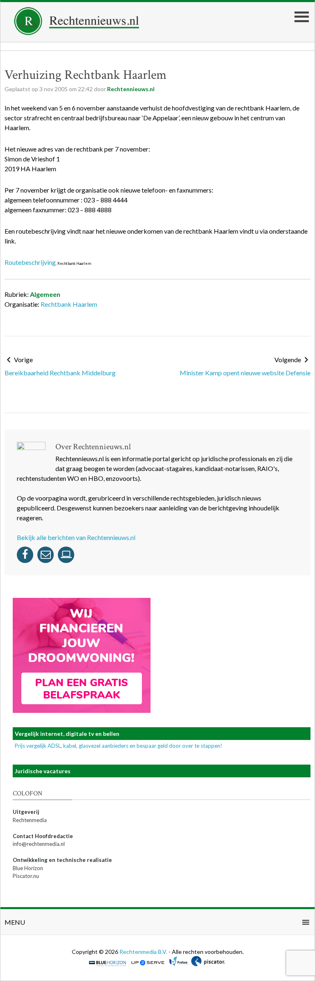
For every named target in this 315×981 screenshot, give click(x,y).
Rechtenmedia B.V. (144, 951)
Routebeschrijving (30, 262)
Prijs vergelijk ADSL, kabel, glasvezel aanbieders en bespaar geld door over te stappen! (118, 745)
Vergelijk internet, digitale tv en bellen (67, 733)
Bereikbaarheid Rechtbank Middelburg (60, 373)
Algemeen (45, 294)
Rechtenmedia (30, 820)
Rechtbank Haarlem (69, 304)
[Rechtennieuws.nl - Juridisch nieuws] (77, 33)
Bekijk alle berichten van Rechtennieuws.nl (76, 537)
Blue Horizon (28, 868)
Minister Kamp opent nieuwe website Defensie (245, 373)
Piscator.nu (26, 876)
